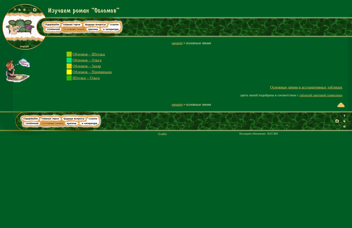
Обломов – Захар (87, 66)
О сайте (162, 133)
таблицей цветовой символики (320, 95)
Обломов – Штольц (89, 54)
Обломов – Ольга (87, 60)
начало (177, 43)
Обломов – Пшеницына (92, 72)
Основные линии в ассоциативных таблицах (306, 87)
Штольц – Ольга (86, 78)
